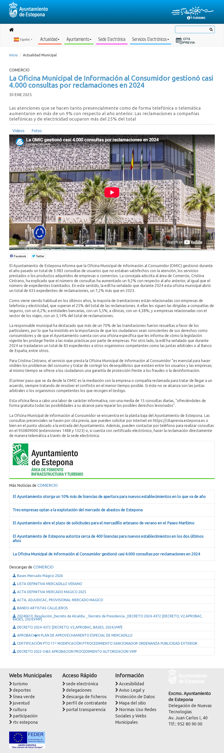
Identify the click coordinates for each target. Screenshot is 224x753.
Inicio (13, 55)
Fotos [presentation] (37, 131)
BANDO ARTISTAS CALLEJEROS (42, 608)
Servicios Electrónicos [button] (149, 39)
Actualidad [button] (48, 39)
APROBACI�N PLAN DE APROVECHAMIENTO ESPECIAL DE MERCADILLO (74, 635)
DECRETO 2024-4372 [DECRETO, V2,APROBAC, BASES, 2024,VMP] (69, 627)
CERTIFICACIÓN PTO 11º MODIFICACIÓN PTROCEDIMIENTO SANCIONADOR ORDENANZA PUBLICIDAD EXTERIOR (106, 643)
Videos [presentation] (18, 131)
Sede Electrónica (111, 39)
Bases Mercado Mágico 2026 (39, 576)
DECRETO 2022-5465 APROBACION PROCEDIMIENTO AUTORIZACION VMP (76, 651)
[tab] (18, 131)
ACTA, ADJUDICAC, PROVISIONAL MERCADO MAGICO (59, 600)
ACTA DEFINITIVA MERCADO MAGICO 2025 (51, 592)
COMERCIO (47, 485)
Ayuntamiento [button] (77, 39)
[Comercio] (48, 459)
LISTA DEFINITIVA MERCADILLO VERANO (49, 584)
